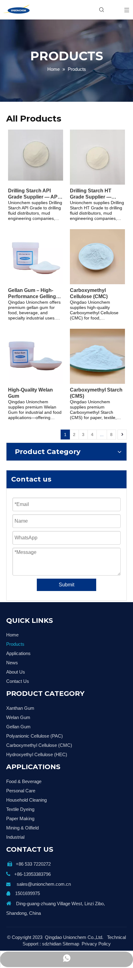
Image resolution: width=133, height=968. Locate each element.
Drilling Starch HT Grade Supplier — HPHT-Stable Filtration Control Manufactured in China (96, 194)
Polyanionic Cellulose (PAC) (34, 736)
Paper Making (20, 818)
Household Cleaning (26, 800)
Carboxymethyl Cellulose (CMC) (89, 293)
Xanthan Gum (20, 708)
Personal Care (20, 790)
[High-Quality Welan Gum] (35, 355)
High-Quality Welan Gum (30, 393)
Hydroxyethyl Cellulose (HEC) (36, 754)
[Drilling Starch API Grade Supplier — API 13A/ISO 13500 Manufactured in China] (35, 154)
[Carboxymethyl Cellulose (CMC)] (97, 256)
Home (12, 634)
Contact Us (17, 681)
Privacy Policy (96, 943)
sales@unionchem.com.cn (44, 884)
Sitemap (70, 943)
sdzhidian (51, 943)
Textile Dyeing (20, 809)
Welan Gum (18, 717)
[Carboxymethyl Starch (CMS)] (97, 355)
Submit (66, 584)
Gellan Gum (18, 726)
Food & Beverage (23, 781)
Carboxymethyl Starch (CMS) (96, 393)
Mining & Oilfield (22, 827)
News (12, 662)
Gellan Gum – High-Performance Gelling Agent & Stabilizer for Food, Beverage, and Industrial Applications (34, 294)
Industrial (15, 837)
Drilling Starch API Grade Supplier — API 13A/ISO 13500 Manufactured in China (34, 194)
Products (15, 644)
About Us (15, 672)
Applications (18, 653)
